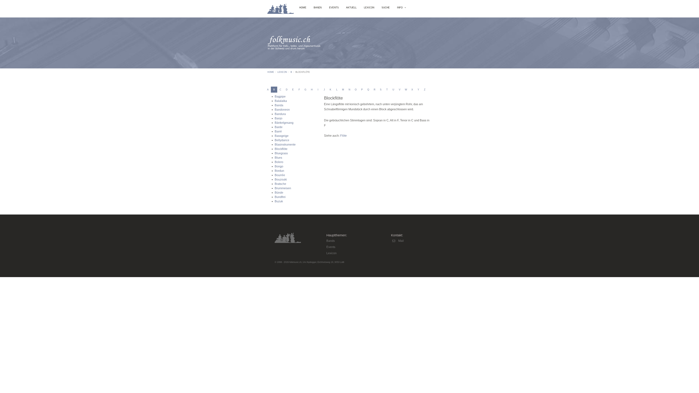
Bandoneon (282, 109)
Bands (318, 7)
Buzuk (279, 201)
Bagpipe (280, 96)
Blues (278, 157)
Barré (278, 131)
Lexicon (369, 7)
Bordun (279, 170)
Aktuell (351, 7)
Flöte (343, 135)
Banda (279, 105)
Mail (401, 240)
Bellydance (282, 140)
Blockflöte (281, 148)
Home (302, 7)
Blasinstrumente (285, 144)
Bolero (279, 162)
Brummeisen (283, 188)
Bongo (279, 166)
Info (400, 7)
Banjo (278, 118)
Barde (279, 127)
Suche (386, 7)
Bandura (280, 114)
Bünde (279, 192)
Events (334, 7)
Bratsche (280, 183)
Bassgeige (282, 135)
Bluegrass (281, 153)
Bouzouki (281, 179)
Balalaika (281, 100)
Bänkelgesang (284, 122)
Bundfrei (280, 197)
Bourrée (280, 175)
